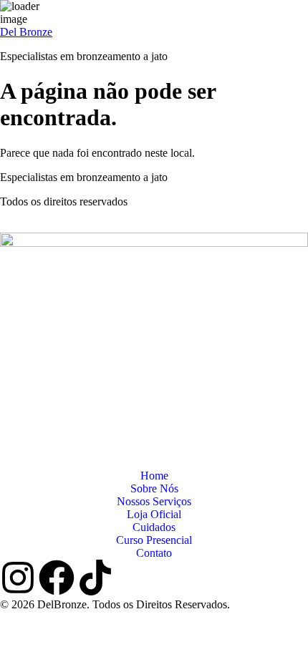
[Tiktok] (95, 577)
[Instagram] (18, 577)
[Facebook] (56, 577)
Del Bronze (26, 32)
